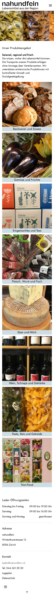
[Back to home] (20, 5)
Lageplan (7, 573)
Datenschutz (8, 578)
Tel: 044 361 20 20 (12, 568)
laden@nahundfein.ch (13, 563)
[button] (50, 5)
